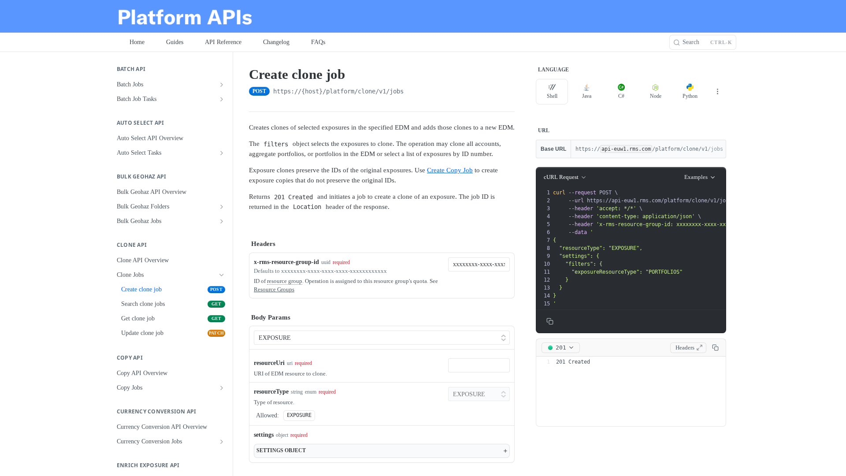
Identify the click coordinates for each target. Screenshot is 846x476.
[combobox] (479, 264)
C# (621, 96)
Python (690, 96)
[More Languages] (717, 91)
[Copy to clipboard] (412, 92)
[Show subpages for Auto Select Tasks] (221, 152)
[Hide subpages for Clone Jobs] (221, 275)
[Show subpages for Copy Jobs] (221, 387)
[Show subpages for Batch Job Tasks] (221, 99)
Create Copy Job (450, 170)
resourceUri (269, 363)
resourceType (271, 391)
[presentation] (674, 248)
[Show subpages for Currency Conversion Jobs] (221, 441)
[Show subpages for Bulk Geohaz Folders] (221, 206)
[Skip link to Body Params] (242, 317)
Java (586, 96)
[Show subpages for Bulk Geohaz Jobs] (221, 221)
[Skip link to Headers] (242, 244)
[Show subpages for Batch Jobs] (221, 84)
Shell (552, 96)
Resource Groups (274, 289)
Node (655, 96)
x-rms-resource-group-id (286, 262)
